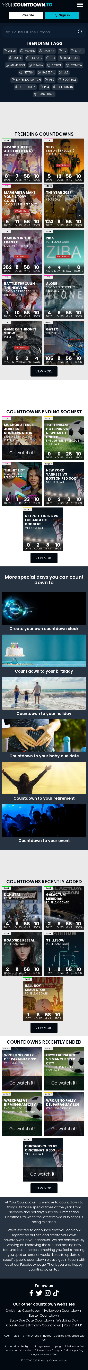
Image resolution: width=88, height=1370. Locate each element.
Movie (48, 322)
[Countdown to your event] (44, 820)
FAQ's (6, 1335)
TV (48, 140)
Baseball (48, 72)
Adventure (71, 58)
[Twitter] (39, 1294)
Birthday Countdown (44, 1325)
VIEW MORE (44, 371)
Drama (38, 65)
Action (57, 65)
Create (27, 15)
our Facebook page (30, 1264)
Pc (53, 58)
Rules (15, 1335)
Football (69, 80)
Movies (30, 51)
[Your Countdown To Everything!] (27, 4)
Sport (79, 51)
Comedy (76, 65)
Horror (36, 58)
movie (57, 1217)
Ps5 (51, 80)
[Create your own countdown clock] (44, 608)
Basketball (46, 94)
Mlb (66, 72)
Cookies (58, 1335)
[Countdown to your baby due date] (44, 735)
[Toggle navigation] (80, 5)
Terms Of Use (30, 1335)
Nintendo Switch (28, 80)
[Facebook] (31, 1294)
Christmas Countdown (24, 1310)
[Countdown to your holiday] (44, 693)
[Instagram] (47, 1294)
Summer (65, 1212)
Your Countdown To (25, 1202)
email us (52, 1354)
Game (6, 140)
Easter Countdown (44, 1315)
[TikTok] (56, 1294)
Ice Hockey (28, 87)
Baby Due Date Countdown (32, 1320)
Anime (12, 51)
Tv (65, 51)
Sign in (64, 15)
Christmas (65, 87)
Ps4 (46, 87)
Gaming (49, 51)
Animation (17, 65)
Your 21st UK (73, 1325)
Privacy (46, 1335)
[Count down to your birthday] (44, 651)
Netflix (29, 72)
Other (48, 186)
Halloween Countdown (62, 1310)
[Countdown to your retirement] (44, 778)
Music (18, 58)
